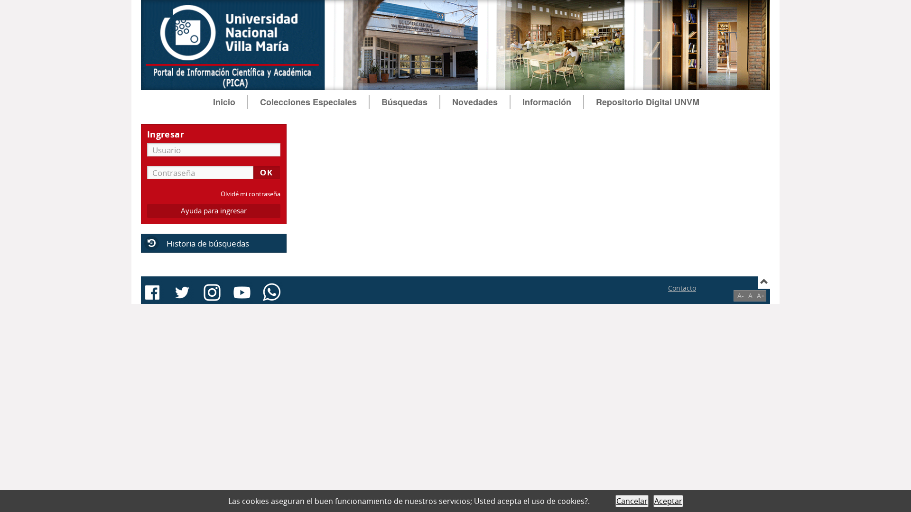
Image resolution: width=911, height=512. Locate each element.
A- (740, 295)
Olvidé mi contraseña (250, 194)
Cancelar (632, 501)
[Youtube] (242, 292)
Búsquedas (404, 102)
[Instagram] (212, 292)
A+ (761, 295)
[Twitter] (182, 292)
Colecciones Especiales (308, 102)
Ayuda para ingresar (214, 211)
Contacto (682, 288)
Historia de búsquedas (208, 243)
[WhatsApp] (271, 292)
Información (546, 102)
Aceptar (668, 501)
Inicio (224, 102)
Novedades (475, 102)
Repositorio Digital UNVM (647, 102)
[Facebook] (152, 292)
